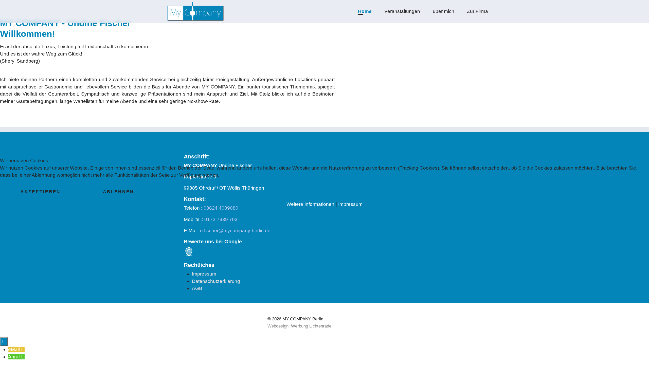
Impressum (350, 204)
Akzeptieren (41, 191)
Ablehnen (118, 191)
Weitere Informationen (310, 204)
